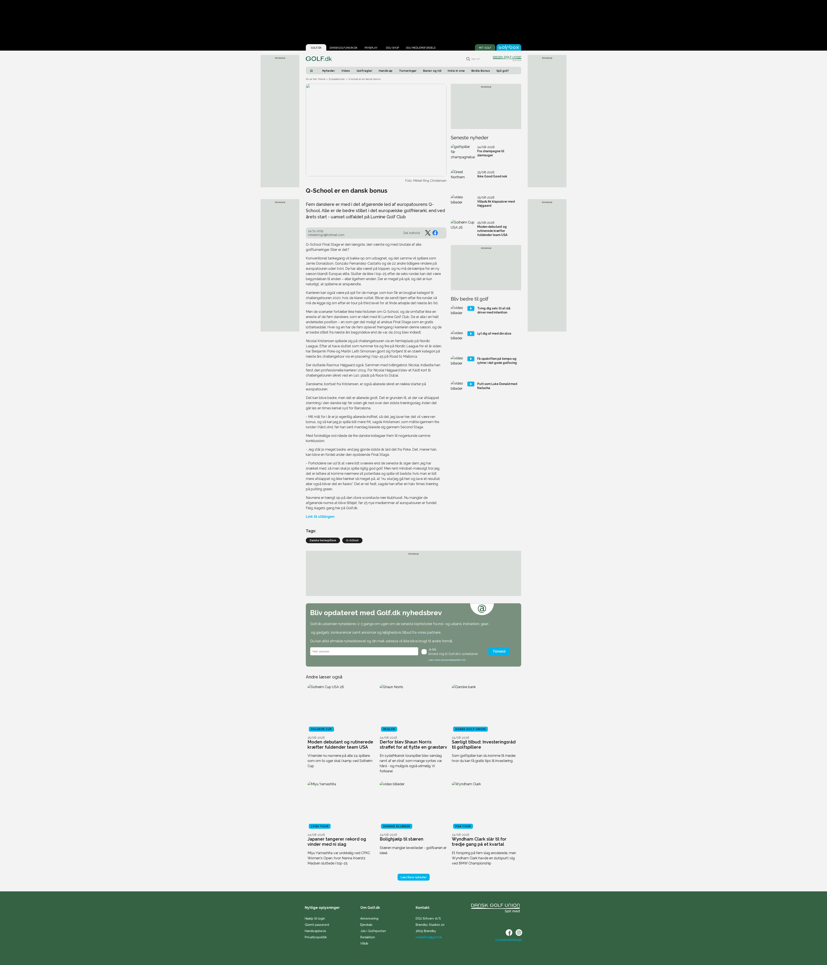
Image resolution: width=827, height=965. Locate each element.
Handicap (386, 70)
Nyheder (328, 70)
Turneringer (408, 70)
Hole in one (456, 70)
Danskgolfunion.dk (344, 47)
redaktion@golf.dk (429, 937)
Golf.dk (316, 47)
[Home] (311, 70)
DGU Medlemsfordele (421, 47)
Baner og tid (432, 70)
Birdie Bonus (480, 70)
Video (345, 70)
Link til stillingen (320, 517)
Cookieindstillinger (508, 940)
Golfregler (365, 70)
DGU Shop (392, 47)
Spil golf (502, 70)
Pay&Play (371, 47)
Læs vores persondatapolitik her (447, 659)
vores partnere (428, 632)
